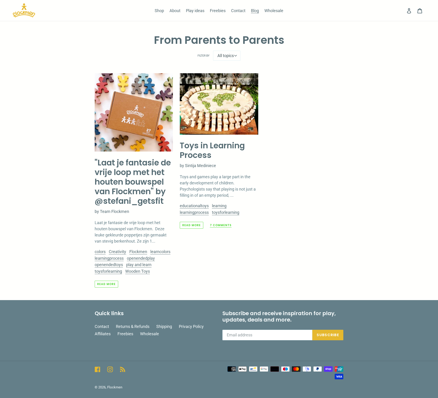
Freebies (125, 333)
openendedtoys (109, 264)
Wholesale (149, 333)
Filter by (203, 55)
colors (100, 251)
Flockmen (138, 251)
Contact (102, 326)
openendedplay (141, 258)
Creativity (117, 251)
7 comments (221, 225)
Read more (106, 284)
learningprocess (109, 258)
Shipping (164, 326)
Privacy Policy (191, 326)
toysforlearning (108, 271)
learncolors (160, 251)
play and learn (138, 264)
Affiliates (103, 333)
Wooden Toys (137, 271)
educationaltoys (194, 205)
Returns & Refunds (132, 326)
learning (219, 205)
